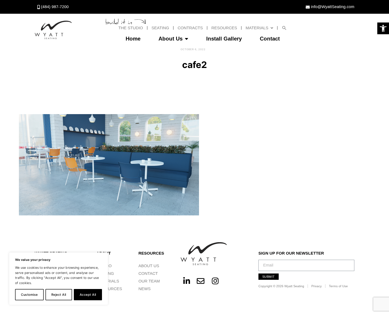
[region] (58, 278)
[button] (383, 28)
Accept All (88, 294)
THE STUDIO (130, 28)
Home (133, 39)
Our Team (149, 281)
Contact (270, 39)
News (144, 289)
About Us (170, 39)
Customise (29, 294)
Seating (160, 28)
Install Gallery (224, 39)
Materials (257, 28)
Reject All (58, 294)
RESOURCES (224, 28)
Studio (104, 266)
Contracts (190, 28)
